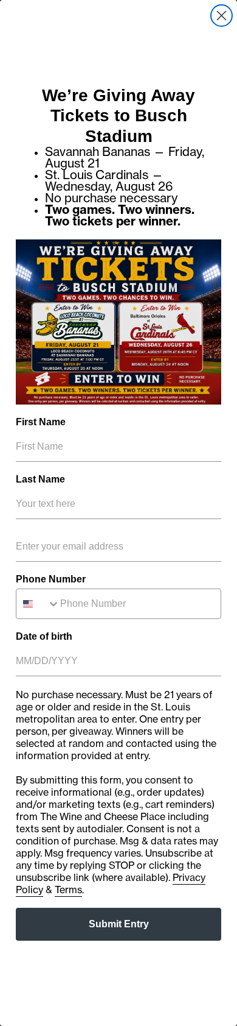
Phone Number (51, 579)
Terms (68, 889)
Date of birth (44, 636)
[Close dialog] (221, 15)
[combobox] (38, 603)
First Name (41, 422)
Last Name (40, 479)
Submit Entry (119, 924)
